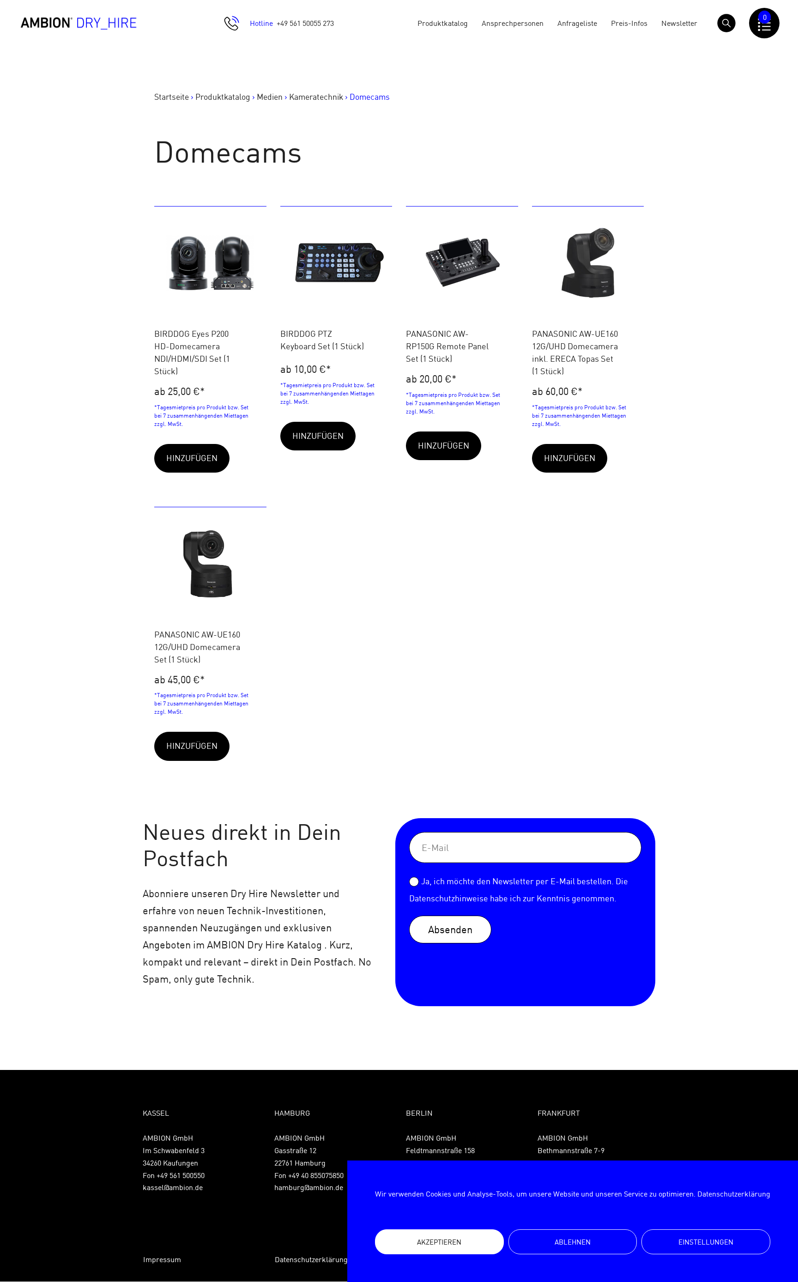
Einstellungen (705, 1242)
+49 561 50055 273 (305, 23)
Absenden (450, 929)
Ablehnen (573, 1242)
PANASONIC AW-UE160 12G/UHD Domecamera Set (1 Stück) (197, 647)
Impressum (162, 1259)
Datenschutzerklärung (733, 1193)
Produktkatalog (442, 23)
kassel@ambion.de (173, 1187)
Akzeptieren (439, 1242)
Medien (270, 96)
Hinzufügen (192, 458)
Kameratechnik (316, 96)
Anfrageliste (577, 23)
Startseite (171, 96)
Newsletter (679, 23)
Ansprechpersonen (513, 23)
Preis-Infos (629, 23)
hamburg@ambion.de (308, 1187)
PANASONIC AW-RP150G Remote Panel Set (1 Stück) (447, 346)
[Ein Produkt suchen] (726, 23)
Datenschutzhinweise (448, 898)
